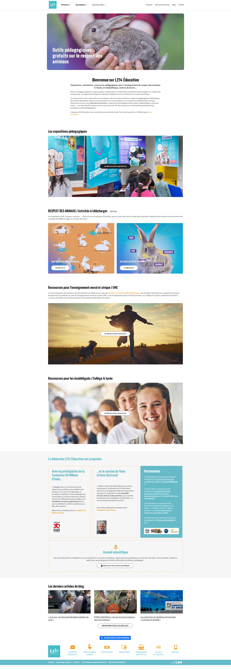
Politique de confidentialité (94, 662)
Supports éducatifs (72, 653)
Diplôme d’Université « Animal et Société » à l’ (161, 481)
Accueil (51, 662)
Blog (174, 5)
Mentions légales (63, 662)
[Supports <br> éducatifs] (73, 647)
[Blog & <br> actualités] (158, 647)
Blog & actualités (158, 653)
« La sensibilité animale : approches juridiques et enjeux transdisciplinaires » (157, 493)
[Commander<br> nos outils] (141, 647)
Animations (124, 652)
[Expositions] (107, 647)
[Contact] (176, 647)
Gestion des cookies (117, 662)
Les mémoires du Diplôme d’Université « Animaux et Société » (158, 618)
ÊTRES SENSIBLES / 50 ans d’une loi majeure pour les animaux (114, 618)
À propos (149, 5)
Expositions (107, 652)
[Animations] (124, 647)
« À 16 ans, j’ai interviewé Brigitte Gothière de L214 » (68, 618)
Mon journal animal (162, 5)
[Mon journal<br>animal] (90, 647)
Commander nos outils (141, 653)
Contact (181, 5)
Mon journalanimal (90, 653)
